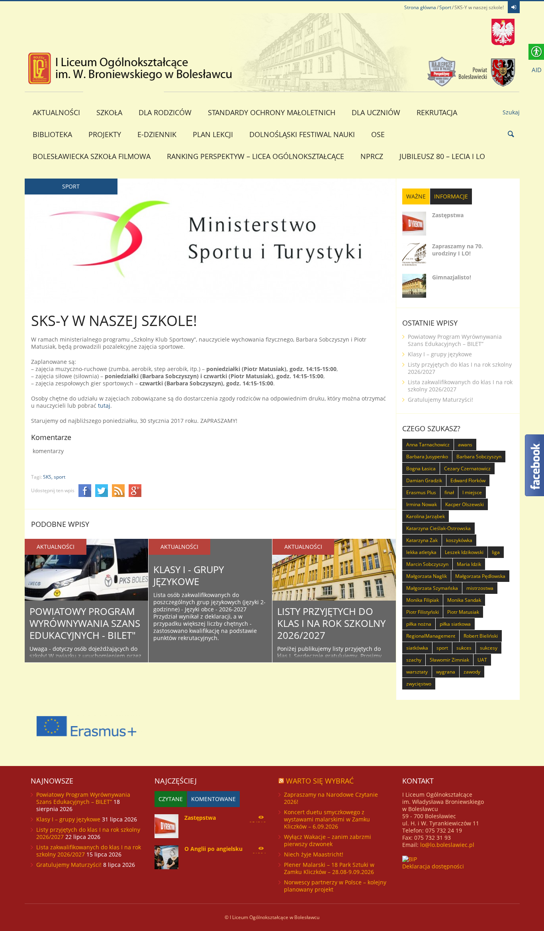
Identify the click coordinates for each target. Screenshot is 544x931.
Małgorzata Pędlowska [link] (480, 576)
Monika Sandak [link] (464, 600)
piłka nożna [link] (418, 624)
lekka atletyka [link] (421, 552)
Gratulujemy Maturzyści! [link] (440, 399)
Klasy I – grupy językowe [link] (440, 354)
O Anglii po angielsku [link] (213, 848)
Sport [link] (445, 7)
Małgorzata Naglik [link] (426, 576)
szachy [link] (413, 659)
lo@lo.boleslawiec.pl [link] (447, 845)
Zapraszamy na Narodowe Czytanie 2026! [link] (331, 798)
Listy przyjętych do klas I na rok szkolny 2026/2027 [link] (331, 623)
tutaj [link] (104, 405)
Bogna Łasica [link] (421, 468)
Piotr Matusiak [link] (463, 612)
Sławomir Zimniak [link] (449, 659)
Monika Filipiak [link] (422, 600)
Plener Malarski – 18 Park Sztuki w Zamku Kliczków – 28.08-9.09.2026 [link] (329, 868)
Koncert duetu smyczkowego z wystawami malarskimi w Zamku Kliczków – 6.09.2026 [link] (327, 819)
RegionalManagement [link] (430, 635)
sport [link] (59, 476)
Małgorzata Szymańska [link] (432, 588)
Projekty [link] (104, 134)
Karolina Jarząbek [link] (425, 516)
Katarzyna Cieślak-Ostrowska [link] (438, 528)
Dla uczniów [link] (376, 112)
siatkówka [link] (417, 647)
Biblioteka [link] (52, 134)
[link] (514, 7)
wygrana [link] (445, 671)
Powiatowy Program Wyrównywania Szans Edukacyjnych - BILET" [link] (84, 623)
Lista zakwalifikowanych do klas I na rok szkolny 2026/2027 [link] (460, 385)
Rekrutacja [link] (437, 112)
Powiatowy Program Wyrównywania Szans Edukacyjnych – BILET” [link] (455, 340)
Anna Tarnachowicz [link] (428, 444)
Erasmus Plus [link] (421, 492)
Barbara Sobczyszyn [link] (478, 456)
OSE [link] (378, 134)
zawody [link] (472, 671)
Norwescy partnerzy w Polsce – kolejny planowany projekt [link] (335, 885)
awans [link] (465, 444)
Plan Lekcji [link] (213, 134)
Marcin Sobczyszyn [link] (427, 564)
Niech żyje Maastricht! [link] (313, 854)
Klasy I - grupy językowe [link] (188, 575)
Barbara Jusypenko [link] (427, 456)
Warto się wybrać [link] (320, 781)
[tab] (416, 196)
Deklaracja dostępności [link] (433, 866)
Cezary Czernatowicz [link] (467, 468)
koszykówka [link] (459, 540)
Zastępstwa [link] (448, 215)
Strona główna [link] (420, 7)
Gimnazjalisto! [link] (451, 277)
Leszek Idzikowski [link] (464, 552)
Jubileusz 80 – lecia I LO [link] (442, 156)
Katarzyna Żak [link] (422, 540)
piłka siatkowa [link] (455, 624)
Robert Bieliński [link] (481, 635)
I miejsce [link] (472, 492)
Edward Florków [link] (467, 480)
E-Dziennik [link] (156, 134)
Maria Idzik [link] (469, 564)
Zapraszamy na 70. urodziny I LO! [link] (457, 249)
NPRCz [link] (371, 156)
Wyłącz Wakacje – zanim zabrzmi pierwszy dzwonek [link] (327, 840)
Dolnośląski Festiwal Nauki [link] (302, 134)
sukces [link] (464, 647)
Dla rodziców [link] (165, 112)
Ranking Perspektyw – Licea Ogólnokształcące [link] (255, 156)
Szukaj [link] (511, 112)
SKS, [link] (48, 476)
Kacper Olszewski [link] (464, 504)
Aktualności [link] (56, 112)
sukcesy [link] (488, 647)
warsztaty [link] (417, 671)
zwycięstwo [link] (418, 683)
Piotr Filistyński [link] (422, 612)
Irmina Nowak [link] (421, 504)
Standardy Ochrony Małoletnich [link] (271, 112)
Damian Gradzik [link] (424, 480)
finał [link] (449, 492)
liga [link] (496, 552)
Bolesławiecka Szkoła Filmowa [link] (92, 156)
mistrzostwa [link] (479, 588)
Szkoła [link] (109, 112)
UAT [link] (482, 659)
